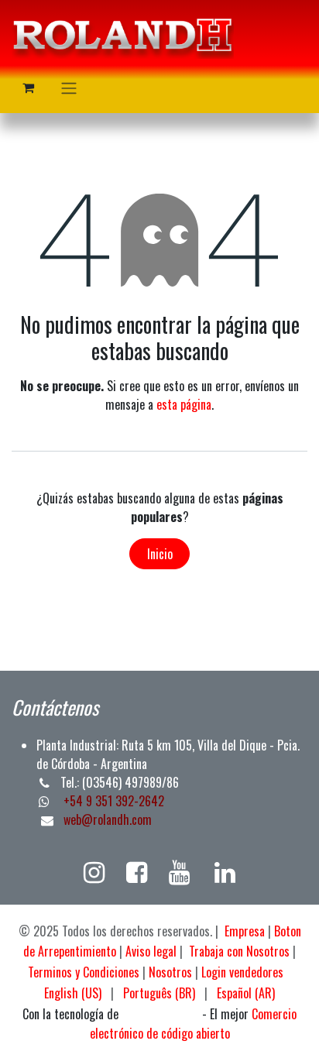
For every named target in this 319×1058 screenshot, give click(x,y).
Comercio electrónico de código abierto (193, 1024)
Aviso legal (151, 951)
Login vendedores (242, 972)
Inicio (160, 553)
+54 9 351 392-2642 (112, 801)
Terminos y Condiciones (83, 972)
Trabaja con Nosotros (239, 951)
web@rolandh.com (107, 819)
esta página (183, 404)
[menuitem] (72, 993)
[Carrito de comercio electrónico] (28, 87)
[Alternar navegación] (69, 87)
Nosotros (170, 972)
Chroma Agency (160, 1015)
